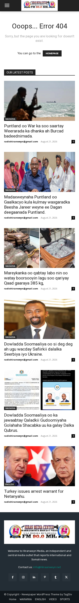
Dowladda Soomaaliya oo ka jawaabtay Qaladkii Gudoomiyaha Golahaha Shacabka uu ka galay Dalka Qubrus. (39, 423)
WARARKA (10, 119)
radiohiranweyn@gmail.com (21, 141)
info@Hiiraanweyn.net (47, 567)
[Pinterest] (45, 577)
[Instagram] (23, 577)
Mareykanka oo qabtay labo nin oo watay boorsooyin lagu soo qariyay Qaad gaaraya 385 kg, (36, 278)
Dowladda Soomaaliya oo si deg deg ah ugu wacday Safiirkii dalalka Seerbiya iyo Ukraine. (38, 349)
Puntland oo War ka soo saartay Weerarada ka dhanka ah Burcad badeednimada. (34, 131)
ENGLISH (9, 484)
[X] (66, 577)
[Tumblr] (56, 577)
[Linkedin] (34, 577)
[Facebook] (12, 577)
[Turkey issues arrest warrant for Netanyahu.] (39, 466)
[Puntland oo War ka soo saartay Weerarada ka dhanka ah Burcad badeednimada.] (39, 101)
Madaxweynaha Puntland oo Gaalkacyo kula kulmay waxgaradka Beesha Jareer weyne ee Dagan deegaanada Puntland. (37, 205)
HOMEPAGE (52, 53)
